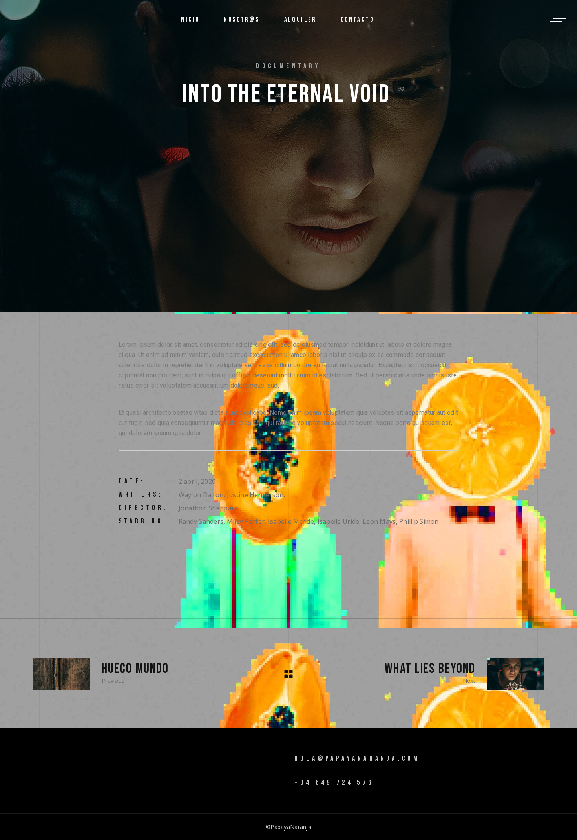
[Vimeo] (171, 767)
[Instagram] (183, 767)
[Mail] (196, 767)
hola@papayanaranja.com (357, 758)
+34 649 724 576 (334, 782)
